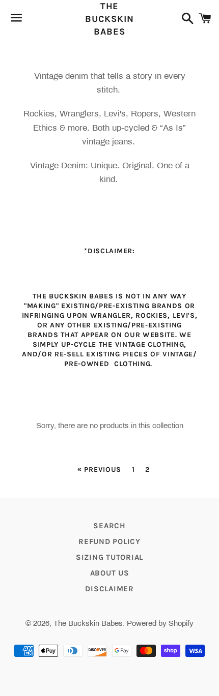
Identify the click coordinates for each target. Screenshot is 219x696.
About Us (109, 573)
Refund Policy (109, 541)
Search (109, 525)
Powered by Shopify (160, 623)
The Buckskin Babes (109, 19)
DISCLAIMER (109, 588)
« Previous (99, 469)
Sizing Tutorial (109, 557)
